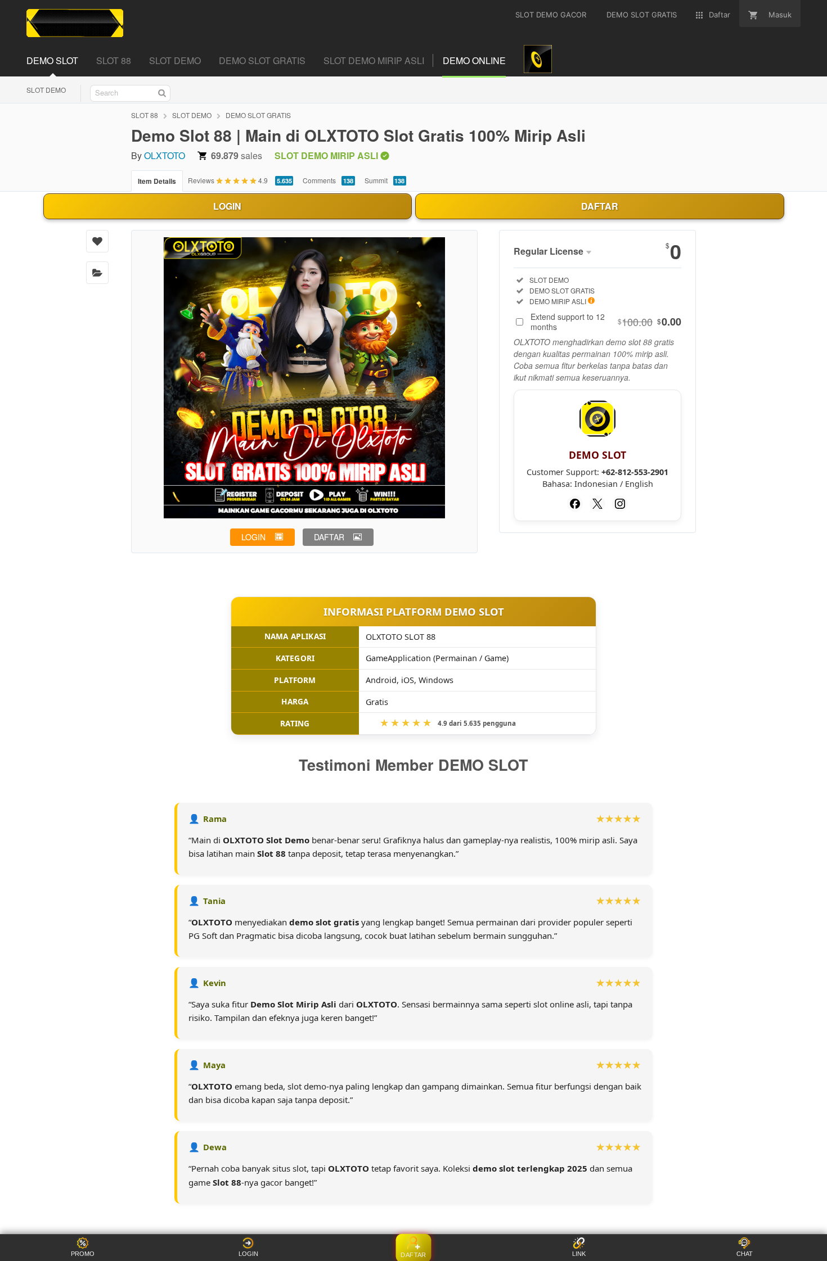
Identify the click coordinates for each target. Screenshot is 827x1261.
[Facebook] (575, 504)
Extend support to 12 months (606, 321)
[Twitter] (597, 504)
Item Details (157, 181)
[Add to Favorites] (97, 241)
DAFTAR (599, 206)
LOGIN (227, 206)
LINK (579, 1253)
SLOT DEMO (46, 89)
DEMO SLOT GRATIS (258, 115)
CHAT (744, 1253)
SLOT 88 (144, 115)
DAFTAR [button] (329, 537)
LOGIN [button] (253, 537)
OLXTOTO (164, 155)
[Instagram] (620, 504)
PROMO (83, 1253)
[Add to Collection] (97, 272)
